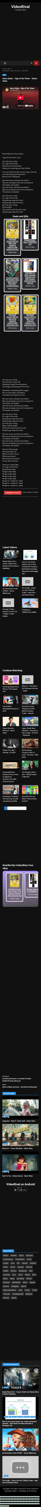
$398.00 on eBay (12, 289)
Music (4, 75)
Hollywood (23, 1271)
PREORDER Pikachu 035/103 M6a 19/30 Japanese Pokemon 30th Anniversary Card (30, 320)
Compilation (20, 1259)
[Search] (31, 63)
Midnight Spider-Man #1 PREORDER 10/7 (30, 242)
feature (24, 1263)
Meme (27, 1275)
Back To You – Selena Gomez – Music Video (20, 1162)
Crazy (29, 1259)
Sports (23, 1286)
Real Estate (16, 1282)
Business (29, 1255)
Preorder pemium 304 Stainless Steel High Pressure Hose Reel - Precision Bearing (12, 282)
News (12, 1279)
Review (32, 1282)
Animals (13, 1255)
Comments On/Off (12, 493)
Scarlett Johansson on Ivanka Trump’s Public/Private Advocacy (16, 1078)
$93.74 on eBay (30, 247)
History (13, 1271)
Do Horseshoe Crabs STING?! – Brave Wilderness (10, 591)
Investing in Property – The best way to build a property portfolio (11, 798)
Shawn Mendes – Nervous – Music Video (9, 730)
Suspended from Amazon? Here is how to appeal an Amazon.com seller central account (10, 776)
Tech (20, 1290)
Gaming (20, 1267)
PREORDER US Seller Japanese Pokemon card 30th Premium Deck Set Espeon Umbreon (30, 278)
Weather (29, 1294)
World (14, 1298)
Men (34, 1275)
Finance (33, 1263)
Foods (5, 1267)
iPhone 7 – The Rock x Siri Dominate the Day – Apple (30, 688)
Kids (30, 1271)
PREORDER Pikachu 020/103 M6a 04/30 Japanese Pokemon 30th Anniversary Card (12, 320)
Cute (12, 1263)
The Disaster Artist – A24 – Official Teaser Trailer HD (29, 774)
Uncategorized (17, 1294)
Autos (21, 1255)
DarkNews (22, 1491)
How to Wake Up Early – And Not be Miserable (19, 1086)
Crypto (5, 1263)
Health (5, 1271)
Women (6, 1298)
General (29, 1267)
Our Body (20, 1279)
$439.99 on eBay (30, 286)
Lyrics (20, 1275)
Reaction (6, 1282)
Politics (29, 1279)
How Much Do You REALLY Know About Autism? (29, 798)
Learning (6, 1275)
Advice (5, 1255)
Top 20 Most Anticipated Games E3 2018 (10, 708)
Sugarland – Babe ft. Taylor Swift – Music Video (20, 1107)
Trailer (27, 1290)
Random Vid (36, 63)
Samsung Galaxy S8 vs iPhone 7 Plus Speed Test (11, 689)
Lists (14, 1275)
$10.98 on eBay (12, 328)
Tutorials (6, 1294)
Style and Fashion (9, 1290)
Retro (25, 1282)
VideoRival (20, 6)
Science (6, 1286)
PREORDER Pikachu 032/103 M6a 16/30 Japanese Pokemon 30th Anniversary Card (12, 244)
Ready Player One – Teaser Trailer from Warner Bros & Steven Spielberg (20, 1378)
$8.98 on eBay (12, 252)
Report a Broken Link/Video (30, 492)
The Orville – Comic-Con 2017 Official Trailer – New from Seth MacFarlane (20, 1467)
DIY (18, 1263)
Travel (34, 1290)
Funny (12, 1267)
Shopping (15, 1286)
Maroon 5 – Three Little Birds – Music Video (20, 1135)
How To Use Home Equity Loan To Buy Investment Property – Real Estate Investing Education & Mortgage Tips (20, 1408)
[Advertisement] (20, 34)
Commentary (8, 1259)
